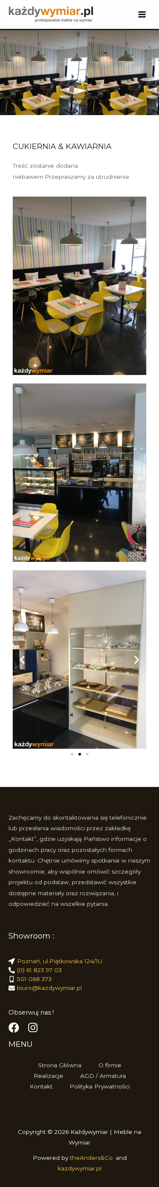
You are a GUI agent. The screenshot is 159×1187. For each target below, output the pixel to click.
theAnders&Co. (93, 1157)
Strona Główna (59, 1065)
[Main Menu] (142, 14)
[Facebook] (13, 1027)
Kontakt (41, 1086)
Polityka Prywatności (100, 1086)
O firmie (109, 1065)
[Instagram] (33, 1027)
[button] (22, 659)
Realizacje (48, 1075)
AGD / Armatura (103, 1075)
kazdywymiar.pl (79, 1168)
